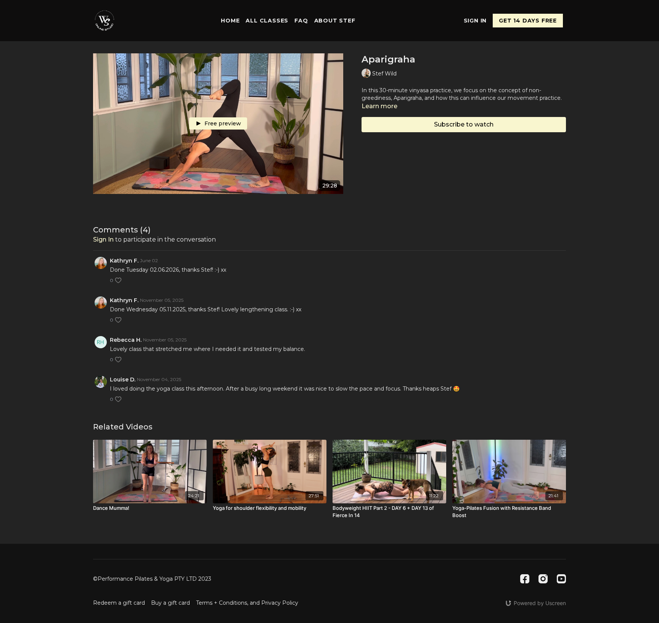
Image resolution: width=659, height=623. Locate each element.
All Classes (267, 20)
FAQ (301, 20)
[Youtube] (561, 578)
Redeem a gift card (119, 602)
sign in (103, 239)
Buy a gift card (170, 602)
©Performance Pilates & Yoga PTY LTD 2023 (152, 578)
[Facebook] (524, 578)
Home (230, 20)
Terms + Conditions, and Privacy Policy (247, 602)
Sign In (475, 20)
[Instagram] (543, 578)
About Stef (334, 20)
